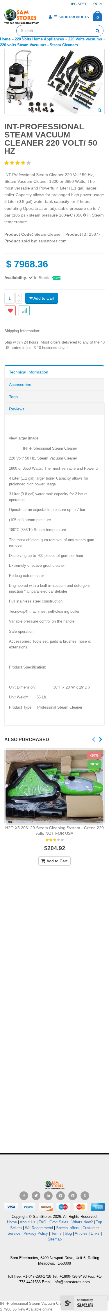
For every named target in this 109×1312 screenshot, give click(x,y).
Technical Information (28, 372)
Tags (13, 396)
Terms (57, 1233)
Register (78, 4)
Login (97, 4)
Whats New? (82, 1222)
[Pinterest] (72, 1195)
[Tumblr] (85, 1195)
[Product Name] (54, 786)
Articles (81, 1233)
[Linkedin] (48, 1195)
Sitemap (55, 1239)
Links (95, 1233)
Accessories (20, 384)
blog (68, 1233)
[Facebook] (23, 1195)
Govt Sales (58, 1222)
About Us (27, 1222)
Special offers (67, 1228)
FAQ (42, 1222)
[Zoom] (99, 111)
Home (12, 1222)
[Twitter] (36, 1195)
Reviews (16, 409)
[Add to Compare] (24, 310)
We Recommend (39, 1228)
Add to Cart (43, 298)
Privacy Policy (36, 1233)
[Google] (60, 1195)
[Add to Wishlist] (10, 310)
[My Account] (50, 17)
